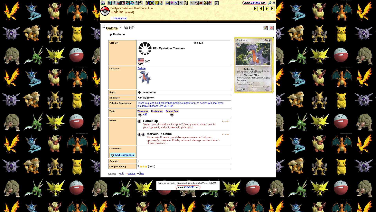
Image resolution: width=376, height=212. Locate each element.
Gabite (142, 68)
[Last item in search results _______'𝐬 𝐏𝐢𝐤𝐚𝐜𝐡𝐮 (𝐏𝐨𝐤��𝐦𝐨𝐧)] (272, 8)
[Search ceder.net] (269, 2)
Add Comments (124, 155)
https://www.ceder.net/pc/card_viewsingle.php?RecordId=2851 (188, 183)
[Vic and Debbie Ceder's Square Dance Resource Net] (255, 2)
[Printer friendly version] (273, 2)
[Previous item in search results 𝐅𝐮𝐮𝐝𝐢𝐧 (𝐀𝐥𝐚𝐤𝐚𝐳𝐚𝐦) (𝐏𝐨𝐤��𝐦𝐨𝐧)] (261, 8)
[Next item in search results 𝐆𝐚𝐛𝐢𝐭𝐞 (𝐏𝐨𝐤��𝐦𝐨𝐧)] (266, 8)
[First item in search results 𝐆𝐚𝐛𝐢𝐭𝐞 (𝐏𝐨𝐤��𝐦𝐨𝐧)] (255, 8)
